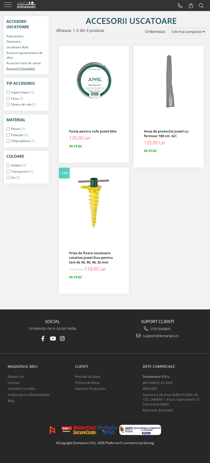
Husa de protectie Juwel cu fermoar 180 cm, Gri (166, 133)
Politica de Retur (87, 382)
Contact (14, 382)
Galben (16, 165)
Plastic (15, 129)
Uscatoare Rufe (17, 47)
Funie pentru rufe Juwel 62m (93, 131)
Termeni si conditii (21, 388)
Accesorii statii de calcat (23, 63)
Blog (11, 400)
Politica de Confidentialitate (29, 394)
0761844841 (160, 328)
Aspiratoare (14, 36)
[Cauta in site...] (201, 6)
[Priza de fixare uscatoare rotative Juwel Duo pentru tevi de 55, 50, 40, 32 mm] (94, 203)
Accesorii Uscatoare (20, 68)
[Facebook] (42, 338)
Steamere (13, 41)
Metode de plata (87, 376)
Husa (14, 98)
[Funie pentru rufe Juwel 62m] (94, 81)
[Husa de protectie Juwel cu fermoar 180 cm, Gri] (169, 81)
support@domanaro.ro (160, 335)
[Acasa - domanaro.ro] (35, 5)
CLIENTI (81, 366)
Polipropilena (20, 141)
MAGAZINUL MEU (22, 366)
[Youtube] (52, 338)
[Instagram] (62, 338)
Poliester (17, 135)
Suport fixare (20, 92)
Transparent (20, 171)
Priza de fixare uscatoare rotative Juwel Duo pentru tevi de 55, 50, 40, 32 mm (91, 257)
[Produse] (8, 6)
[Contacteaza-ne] (180, 6)
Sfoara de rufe (21, 104)
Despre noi (16, 376)
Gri (13, 177)
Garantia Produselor (90, 388)
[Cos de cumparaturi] (191, 6)
